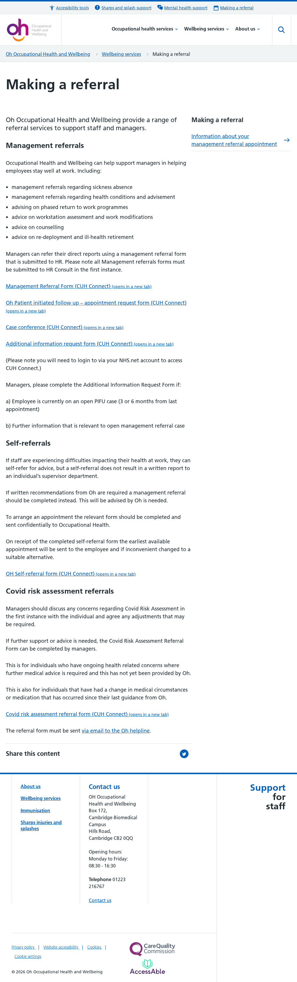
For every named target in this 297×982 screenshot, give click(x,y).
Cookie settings (28, 956)
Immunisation (35, 810)
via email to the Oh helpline (116, 730)
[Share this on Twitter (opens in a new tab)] (185, 753)
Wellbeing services (204, 29)
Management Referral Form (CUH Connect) (79, 286)
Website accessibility (61, 947)
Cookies (94, 947)
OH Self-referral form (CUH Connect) (71, 573)
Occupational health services (142, 29)
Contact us (100, 900)
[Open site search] (281, 30)
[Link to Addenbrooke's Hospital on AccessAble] (147, 966)
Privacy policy (23, 947)
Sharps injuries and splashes (41, 825)
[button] (69, 8)
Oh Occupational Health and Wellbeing (48, 54)
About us (245, 29)
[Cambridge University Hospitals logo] (33, 30)
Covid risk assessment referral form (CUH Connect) (87, 714)
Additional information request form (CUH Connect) (90, 343)
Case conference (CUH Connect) (65, 327)
